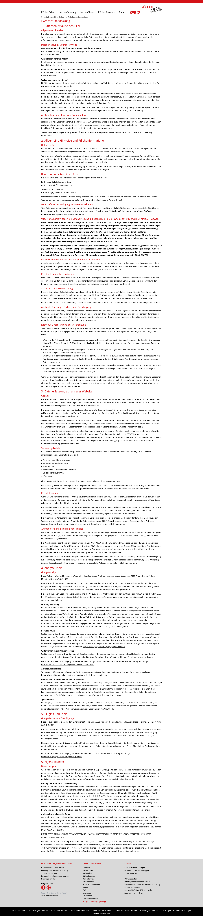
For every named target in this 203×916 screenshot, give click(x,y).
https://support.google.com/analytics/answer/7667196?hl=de (87, 709)
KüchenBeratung (67, 12)
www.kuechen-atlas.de (49, 896)
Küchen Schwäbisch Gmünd (102, 911)
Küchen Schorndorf (122, 911)
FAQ (84, 890)
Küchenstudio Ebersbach (80, 911)
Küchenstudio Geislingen (161, 911)
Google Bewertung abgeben (93, 901)
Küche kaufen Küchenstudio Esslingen (26, 911)
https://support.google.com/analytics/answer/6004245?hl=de (67, 664)
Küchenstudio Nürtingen (182, 911)
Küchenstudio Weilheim (101, 913)
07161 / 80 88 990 (50, 873)
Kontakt (122, 12)
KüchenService (88, 879)
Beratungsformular (48, 879)
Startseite (86, 868)
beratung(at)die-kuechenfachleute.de (55, 876)
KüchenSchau (48, 12)
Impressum (87, 893)
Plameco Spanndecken (91, 885)
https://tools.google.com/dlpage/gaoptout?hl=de (104, 647)
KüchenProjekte (106, 12)
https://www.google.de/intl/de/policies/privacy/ (61, 757)
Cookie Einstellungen (90, 899)
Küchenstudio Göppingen (134, 868)
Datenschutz (87, 896)
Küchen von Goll (65, 17)
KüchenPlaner (87, 12)
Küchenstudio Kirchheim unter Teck (55, 911)
